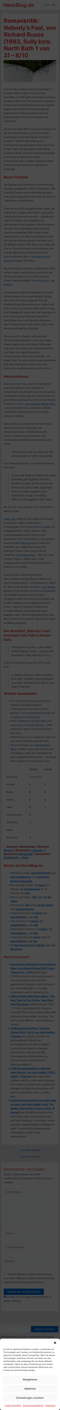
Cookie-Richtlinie (13, 1405)
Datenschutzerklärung (33, 1405)
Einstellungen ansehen (30, 1397)
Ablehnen (30, 1388)
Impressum (50, 1405)
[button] (55, 1342)
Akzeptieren (30, 1379)
